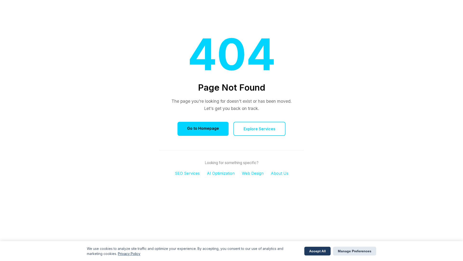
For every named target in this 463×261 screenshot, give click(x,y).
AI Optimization (221, 173)
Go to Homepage (203, 128)
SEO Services (187, 173)
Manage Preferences (354, 251)
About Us (279, 173)
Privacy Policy (129, 254)
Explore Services (259, 128)
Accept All (317, 251)
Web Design (253, 173)
